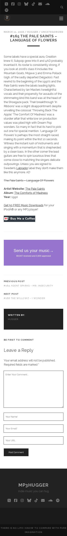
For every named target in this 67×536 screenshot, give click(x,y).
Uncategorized (52, 32)
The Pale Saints (35, 188)
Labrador (22, 168)
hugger (32, 32)
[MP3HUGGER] (7, 19)
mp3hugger (33, 485)
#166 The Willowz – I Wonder (24, 298)
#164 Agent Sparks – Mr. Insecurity (28, 285)
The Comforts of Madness (31, 193)
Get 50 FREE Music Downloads (23, 205)
